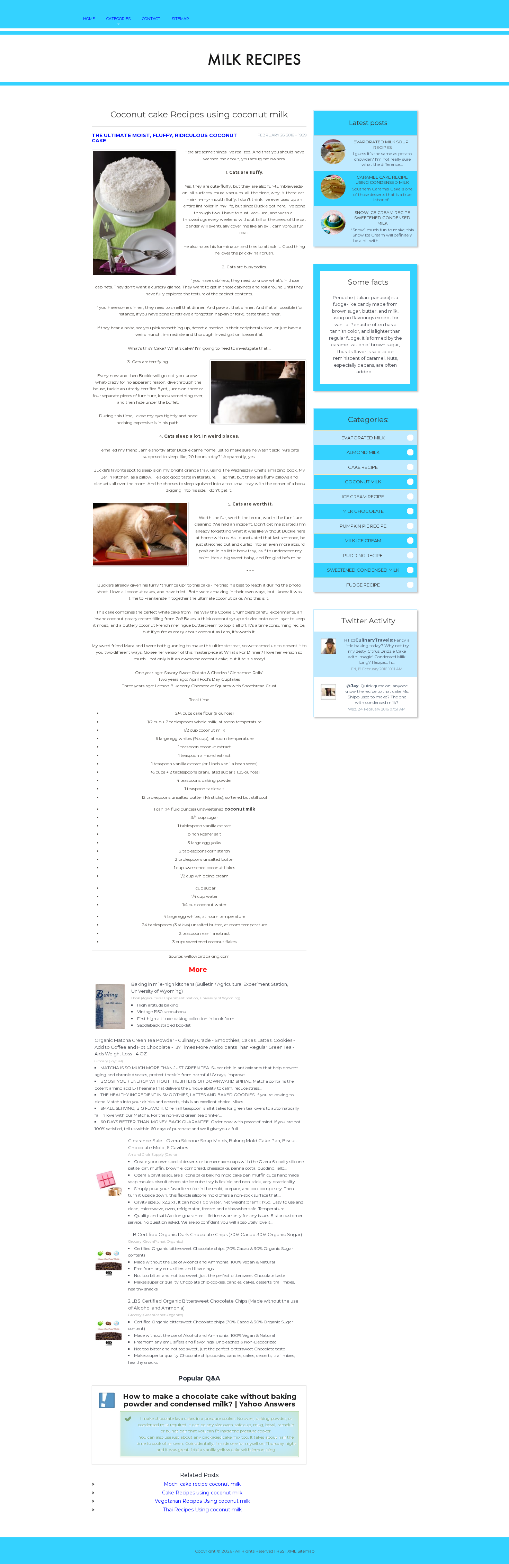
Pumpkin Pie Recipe (363, 526)
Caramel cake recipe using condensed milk (382, 180)
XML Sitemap (300, 1551)
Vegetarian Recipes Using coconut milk (202, 1501)
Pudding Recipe (363, 555)
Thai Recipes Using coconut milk (202, 1510)
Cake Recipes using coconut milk (202, 1493)
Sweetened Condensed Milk (363, 570)
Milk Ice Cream (363, 540)
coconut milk (239, 809)
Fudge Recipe (363, 585)
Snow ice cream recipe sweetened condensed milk (382, 218)
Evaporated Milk (363, 437)
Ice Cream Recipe (363, 496)
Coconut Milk (363, 481)
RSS (280, 1551)
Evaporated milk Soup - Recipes (382, 144)
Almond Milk (363, 452)
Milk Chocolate (363, 511)
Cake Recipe (363, 467)
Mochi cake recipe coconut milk (202, 1484)
